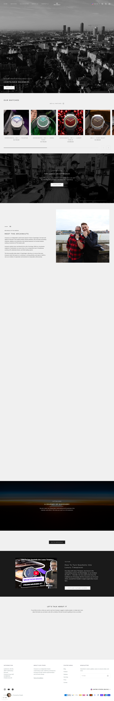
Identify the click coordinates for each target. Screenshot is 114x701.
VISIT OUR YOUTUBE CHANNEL (77, 588)
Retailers (66, 674)
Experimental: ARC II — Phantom (16, 138)
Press (65, 680)
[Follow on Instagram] (5, 689)
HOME (6, 3)
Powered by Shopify (18, 695)
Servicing (66, 677)
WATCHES (14, 3)
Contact (65, 682)
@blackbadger (23, 355)
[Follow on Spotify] (13, 689)
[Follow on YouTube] (9, 689)
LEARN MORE (57, 184)
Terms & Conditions (38, 678)
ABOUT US (35, 3)
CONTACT (44, 3)
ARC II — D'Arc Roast (97, 138)
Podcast (65, 671)
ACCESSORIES (24, 3)
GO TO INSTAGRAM (57, 542)
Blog (65, 669)
